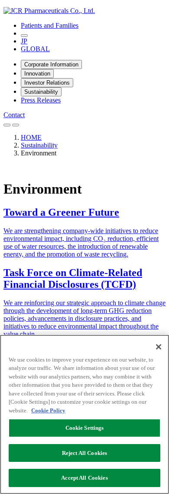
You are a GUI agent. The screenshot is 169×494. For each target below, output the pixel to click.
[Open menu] (15, 125)
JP (24, 41)
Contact (14, 115)
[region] (84, 414)
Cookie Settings (84, 428)
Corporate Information (51, 64)
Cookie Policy (48, 410)
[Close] (158, 346)
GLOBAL (35, 49)
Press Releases (41, 100)
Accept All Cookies (84, 477)
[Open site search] (24, 35)
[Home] (49, 10)
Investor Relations (47, 82)
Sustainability (41, 92)
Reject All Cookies (84, 453)
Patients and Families (49, 25)
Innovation (37, 73)
